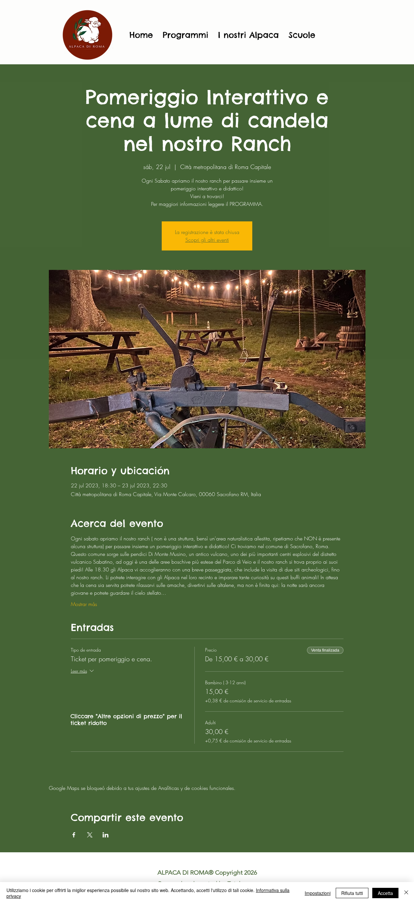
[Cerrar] (406, 893)
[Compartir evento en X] (90, 834)
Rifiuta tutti (352, 893)
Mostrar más (84, 604)
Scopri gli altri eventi (207, 239)
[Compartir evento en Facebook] (74, 834)
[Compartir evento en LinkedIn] (106, 834)
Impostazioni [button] (318, 893)
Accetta (385, 893)
